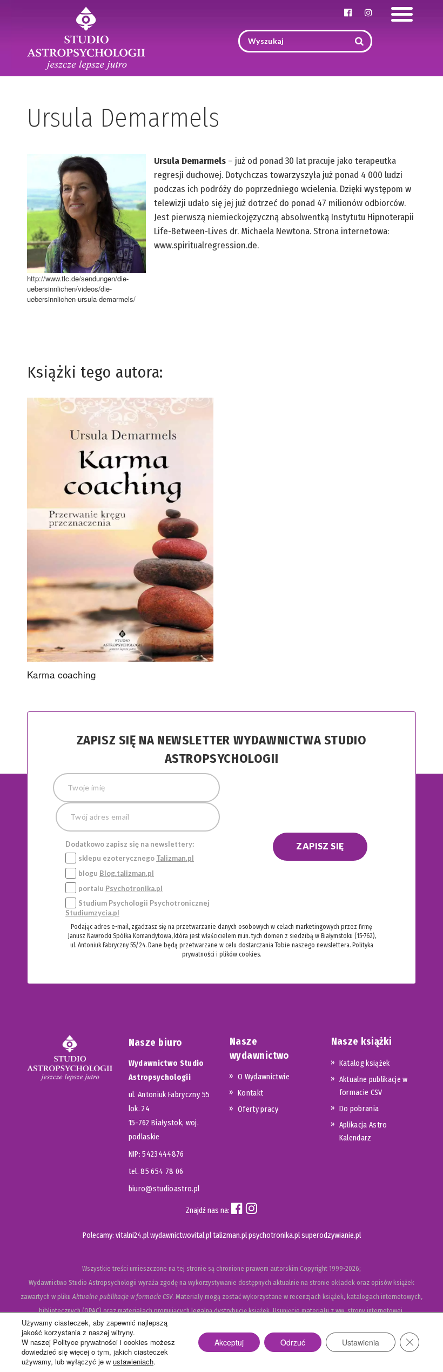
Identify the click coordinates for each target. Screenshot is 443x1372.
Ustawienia (360, 1342)
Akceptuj (229, 1342)
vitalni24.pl (132, 1235)
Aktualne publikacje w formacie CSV (373, 1086)
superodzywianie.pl (331, 1235)
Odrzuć (292, 1342)
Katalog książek (364, 1063)
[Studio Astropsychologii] (86, 37)
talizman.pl (230, 1235)
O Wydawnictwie (264, 1076)
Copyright (313, 1268)
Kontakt (250, 1093)
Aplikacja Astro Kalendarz (363, 1131)
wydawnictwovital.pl (180, 1235)
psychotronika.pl (274, 1235)
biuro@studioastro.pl (164, 1188)
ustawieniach (133, 1362)
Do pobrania (359, 1108)
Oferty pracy (258, 1109)
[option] (120, 541)
